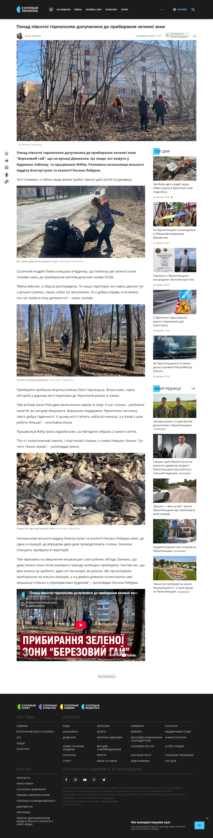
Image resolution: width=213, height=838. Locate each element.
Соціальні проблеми (179, 755)
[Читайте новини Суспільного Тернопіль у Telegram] (103, 779)
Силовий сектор (142, 746)
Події (66, 726)
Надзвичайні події (178, 731)
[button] (6, 154)
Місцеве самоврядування (109, 748)
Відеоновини (140, 760)
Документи (24, 806)
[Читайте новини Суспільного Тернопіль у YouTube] (85, 779)
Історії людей (174, 746)
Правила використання (33, 795)
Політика (69, 755)
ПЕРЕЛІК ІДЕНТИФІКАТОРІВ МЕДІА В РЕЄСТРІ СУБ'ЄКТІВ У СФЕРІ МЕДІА (35, 821)
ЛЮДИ (21, 743)
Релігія (101, 755)
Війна (78, 9)
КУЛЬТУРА (23, 748)
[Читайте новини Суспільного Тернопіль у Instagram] (75, 779)
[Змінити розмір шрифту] (194, 36)
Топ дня (170, 760)
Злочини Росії (141, 755)
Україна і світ (94, 9)
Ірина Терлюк (33, 35)
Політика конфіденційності (36, 800)
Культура (111, 9)
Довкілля (69, 737)
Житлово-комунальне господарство (146, 739)
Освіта (101, 731)
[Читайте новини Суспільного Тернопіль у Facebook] (66, 779)
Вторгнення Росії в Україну (35, 731)
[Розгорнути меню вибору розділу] (51, 9)
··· (162, 9)
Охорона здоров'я (109, 737)
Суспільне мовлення (31, 789)
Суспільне (108, 797)
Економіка (70, 731)
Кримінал (137, 726)
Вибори (136, 731)
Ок (199, 825)
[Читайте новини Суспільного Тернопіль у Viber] (94, 779)
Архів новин (25, 783)
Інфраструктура (176, 737)
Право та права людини (73, 748)
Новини (22, 726)
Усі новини (64, 9)
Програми (23, 812)
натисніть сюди (109, 801)
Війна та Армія (107, 760)
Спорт (124, 9)
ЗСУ (19, 737)
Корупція (103, 726)
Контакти (23, 777)
